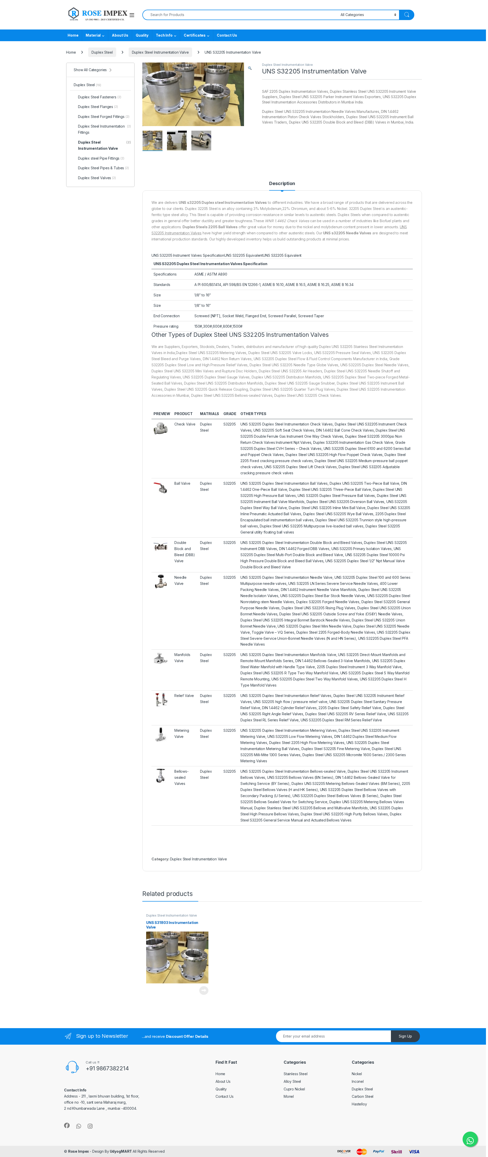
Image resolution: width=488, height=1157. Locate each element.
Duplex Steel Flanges (98, 106)
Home (73, 35)
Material (93, 35)
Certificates (195, 35)
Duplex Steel (102, 52)
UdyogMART (121, 1151)
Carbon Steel (362, 1096)
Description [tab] (282, 183)
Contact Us (227, 35)
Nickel (357, 1074)
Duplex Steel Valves (97, 178)
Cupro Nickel (294, 1089)
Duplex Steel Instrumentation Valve (160, 52)
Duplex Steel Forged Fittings (103, 116)
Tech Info (164, 35)
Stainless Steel (296, 1074)
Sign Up (405, 1036)
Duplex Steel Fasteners (99, 97)
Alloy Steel (292, 1081)
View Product (201, 990)
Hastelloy (359, 1104)
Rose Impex (79, 1151)
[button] (250, 68)
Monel (289, 1096)
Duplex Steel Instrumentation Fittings (104, 129)
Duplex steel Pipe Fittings (101, 158)
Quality (142, 35)
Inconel (358, 1081)
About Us (120, 35)
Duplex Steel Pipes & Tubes (103, 168)
